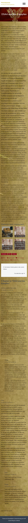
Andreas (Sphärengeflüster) (8, 288)
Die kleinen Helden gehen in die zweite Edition (13, 268)
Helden (14, 254)
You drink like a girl (19, 273)
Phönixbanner (5, 3)
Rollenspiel (6, 260)
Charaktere (4, 254)
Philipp (4, 258)
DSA (10, 254)
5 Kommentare (15, 260)
